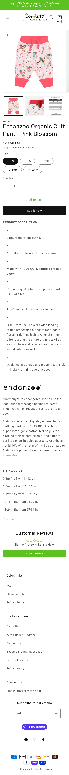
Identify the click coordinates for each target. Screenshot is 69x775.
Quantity (8, 178)
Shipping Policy (16, 594)
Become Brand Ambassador (24, 651)
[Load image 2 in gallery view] (34, 106)
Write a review (34, 553)
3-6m (27, 161)
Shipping (7, 148)
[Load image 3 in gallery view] (55, 106)
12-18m (12, 169)
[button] (8, 17)
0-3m (10, 161)
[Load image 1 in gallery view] (13, 106)
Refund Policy (15, 602)
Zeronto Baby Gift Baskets (38, 769)
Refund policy (15, 668)
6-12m (45, 161)
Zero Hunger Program (20, 634)
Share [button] (11, 519)
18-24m (32, 169)
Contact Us (13, 643)
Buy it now (34, 210)
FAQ (9, 585)
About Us (12, 626)
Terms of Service (17, 660)
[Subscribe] (56, 713)
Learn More (11, 455)
